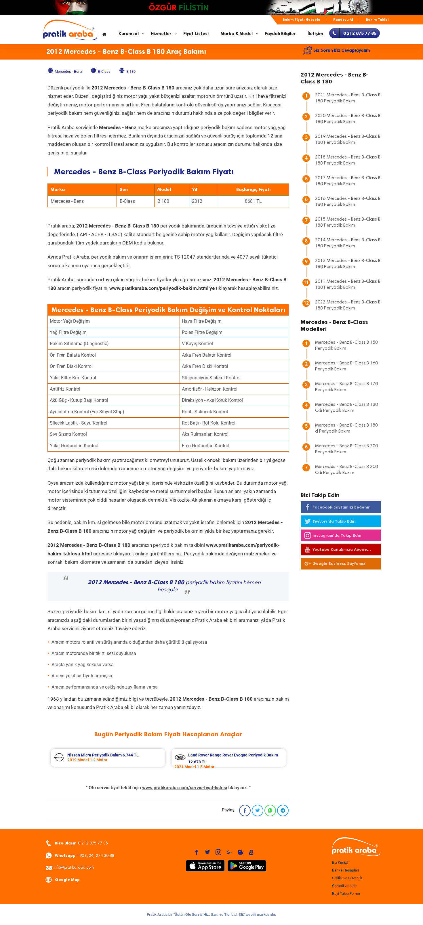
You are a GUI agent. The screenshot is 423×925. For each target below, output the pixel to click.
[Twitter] (257, 810)
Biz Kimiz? (340, 862)
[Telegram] (283, 810)
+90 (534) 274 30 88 (84, 855)
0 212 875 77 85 (81, 843)
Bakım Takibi (377, 20)
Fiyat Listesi (196, 33)
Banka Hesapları (345, 870)
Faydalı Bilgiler (280, 33)
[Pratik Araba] (355, 847)
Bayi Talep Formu (346, 893)
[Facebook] (245, 810)
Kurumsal (129, 33)
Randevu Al (343, 20)
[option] (107, 758)
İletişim (315, 33)
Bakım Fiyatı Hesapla (301, 20)
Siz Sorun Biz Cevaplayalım (341, 50)
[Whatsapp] (270, 810)
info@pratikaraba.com (74, 868)
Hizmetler (161, 33)
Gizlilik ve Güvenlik (347, 878)
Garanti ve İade (344, 886)
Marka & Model (237, 33)
